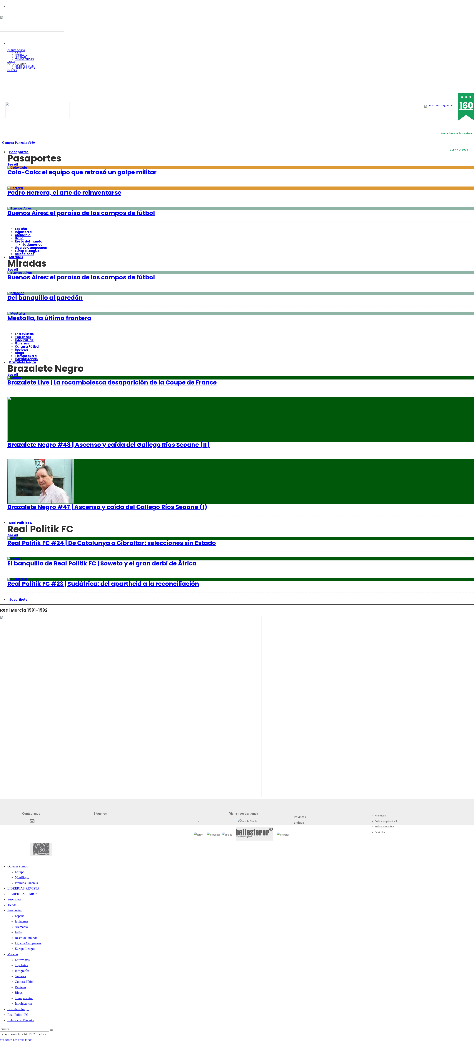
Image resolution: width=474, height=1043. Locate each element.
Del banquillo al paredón (45, 297)
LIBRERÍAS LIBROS (24, 65)
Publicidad (380, 832)
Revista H (20, 57)
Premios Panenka (26, 883)
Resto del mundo (28, 241)
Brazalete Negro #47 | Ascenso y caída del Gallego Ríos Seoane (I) (107, 507)
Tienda (11, 905)
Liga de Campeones (31, 247)
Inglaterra (23, 232)
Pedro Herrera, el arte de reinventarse (64, 192)
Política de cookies (384, 826)
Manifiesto (21, 54)
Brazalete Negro (22, 362)
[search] (51, 1030)
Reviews (21, 349)
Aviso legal (380, 815)
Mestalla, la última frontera (49, 318)
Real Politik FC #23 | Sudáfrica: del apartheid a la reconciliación (103, 584)
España (21, 229)
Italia (19, 238)
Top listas (23, 337)
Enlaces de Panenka (20, 1020)
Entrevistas (24, 334)
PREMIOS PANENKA (24, 59)
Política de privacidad (386, 821)
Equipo (18, 52)
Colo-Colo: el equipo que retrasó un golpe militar (82, 172)
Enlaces (12, 70)
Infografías (24, 340)
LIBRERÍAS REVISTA (25, 68)
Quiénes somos (16, 50)
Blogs (19, 353)
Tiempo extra (26, 356)
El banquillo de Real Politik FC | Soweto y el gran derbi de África (101, 563)
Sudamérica (32, 244)
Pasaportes (19, 152)
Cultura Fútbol (27, 346)
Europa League (27, 251)
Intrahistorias (23, 1003)
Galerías (22, 343)
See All (12, 164)
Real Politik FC (20, 523)
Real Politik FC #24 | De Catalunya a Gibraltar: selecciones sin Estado (111, 543)
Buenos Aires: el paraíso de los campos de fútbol (81, 213)
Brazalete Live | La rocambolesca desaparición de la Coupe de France (112, 382)
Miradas (16, 257)
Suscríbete (18, 599)
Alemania (23, 235)
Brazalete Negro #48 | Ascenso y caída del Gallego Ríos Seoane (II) (108, 444)
